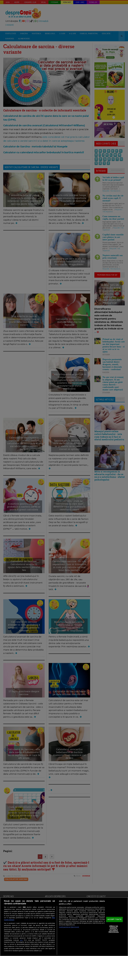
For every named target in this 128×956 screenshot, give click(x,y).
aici (21, 940)
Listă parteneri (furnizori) (69, 927)
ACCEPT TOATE (114, 919)
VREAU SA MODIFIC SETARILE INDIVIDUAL (113, 929)
